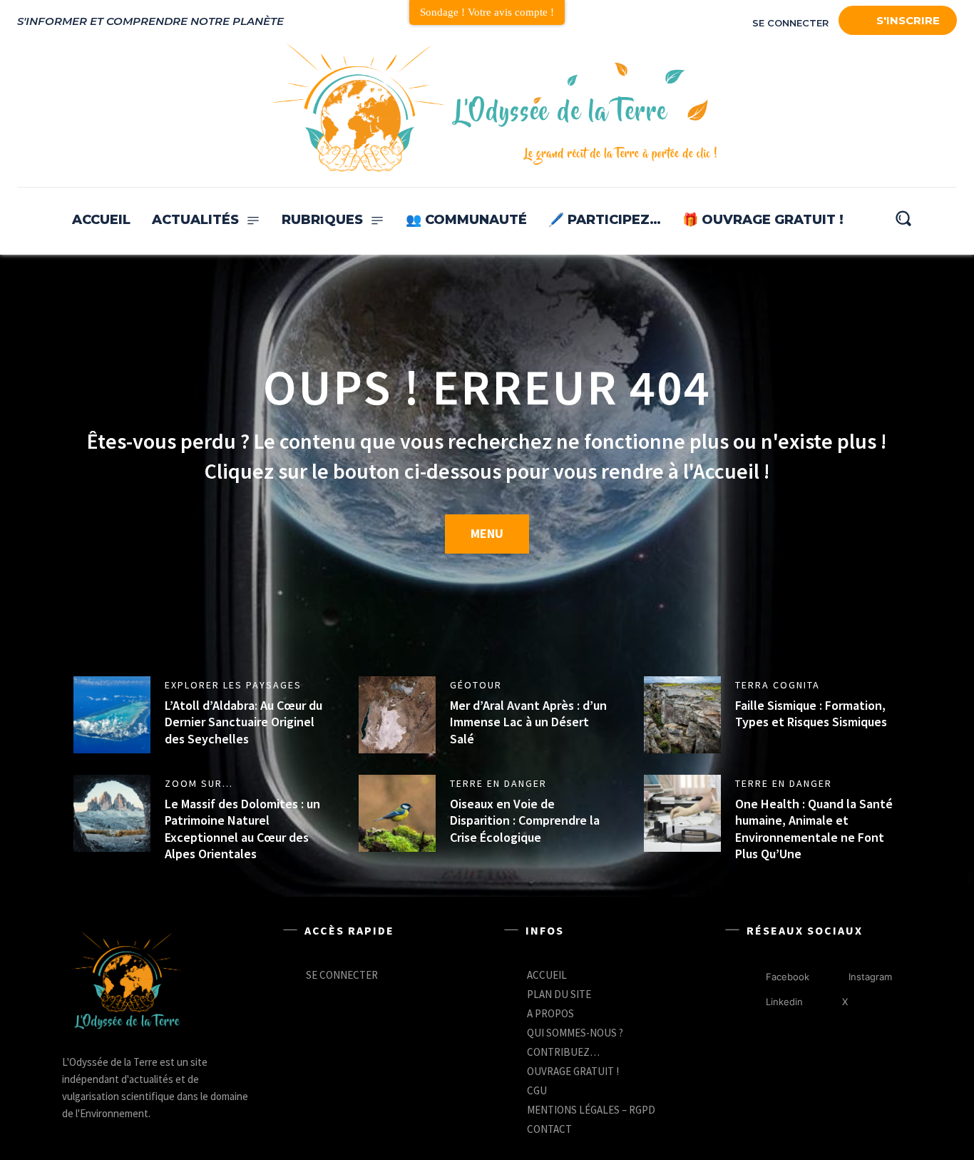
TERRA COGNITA (777, 685)
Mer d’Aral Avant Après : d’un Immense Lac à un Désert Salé (528, 722)
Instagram (870, 976)
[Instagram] (941, 108)
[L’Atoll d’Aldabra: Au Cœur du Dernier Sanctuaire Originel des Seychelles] (111, 714)
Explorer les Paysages (233, 685)
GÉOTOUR (476, 685)
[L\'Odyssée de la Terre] (126, 982)
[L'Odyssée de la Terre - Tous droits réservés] (492, 109)
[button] (903, 218)
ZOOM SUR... (199, 783)
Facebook (787, 976)
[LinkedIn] (878, 108)
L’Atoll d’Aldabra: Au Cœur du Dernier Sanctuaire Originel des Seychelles (243, 722)
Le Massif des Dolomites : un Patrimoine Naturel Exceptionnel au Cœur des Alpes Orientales (242, 828)
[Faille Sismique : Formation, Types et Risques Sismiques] (682, 714)
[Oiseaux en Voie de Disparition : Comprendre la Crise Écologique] (397, 813)
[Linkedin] (751, 1002)
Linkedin (784, 1001)
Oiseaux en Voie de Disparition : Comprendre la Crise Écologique (525, 820)
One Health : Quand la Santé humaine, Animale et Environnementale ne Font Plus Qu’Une (814, 828)
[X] (827, 1002)
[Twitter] (910, 108)
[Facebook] (847, 108)
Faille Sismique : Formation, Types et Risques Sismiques (811, 713)
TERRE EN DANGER (498, 783)
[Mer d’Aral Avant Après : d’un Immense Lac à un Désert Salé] (397, 714)
